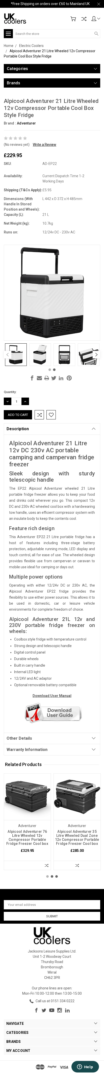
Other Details (19, 738)
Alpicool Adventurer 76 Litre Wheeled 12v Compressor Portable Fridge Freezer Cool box (27, 838)
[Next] (96, 354)
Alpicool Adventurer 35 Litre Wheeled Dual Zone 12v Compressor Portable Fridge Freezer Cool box (77, 838)
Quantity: (10, 392)
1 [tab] (49, 369)
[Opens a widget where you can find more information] (85, 1067)
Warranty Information (27, 749)
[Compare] (84, 19)
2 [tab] (54, 369)
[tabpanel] (16, 354)
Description (18, 428)
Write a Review (44, 145)
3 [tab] (56, 876)
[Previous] (7, 354)
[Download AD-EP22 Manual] (52, 713)
